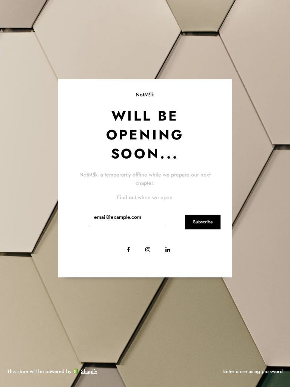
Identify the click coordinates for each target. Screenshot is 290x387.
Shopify (89, 371)
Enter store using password (253, 371)
